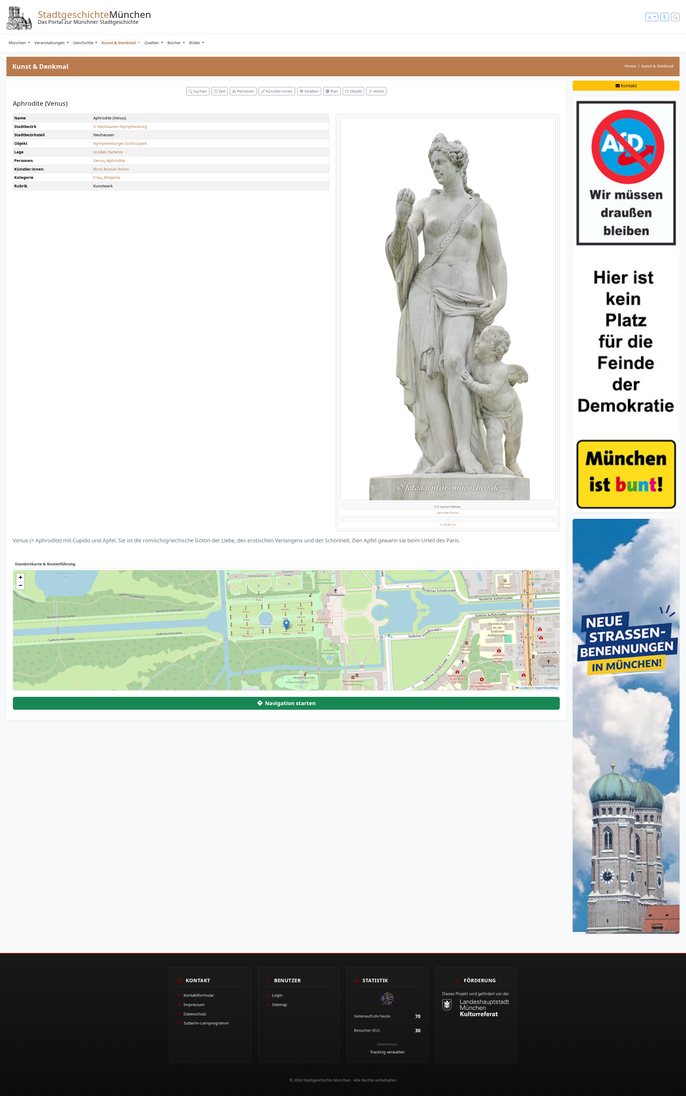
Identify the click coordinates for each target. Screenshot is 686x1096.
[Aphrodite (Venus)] (448, 309)
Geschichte (83, 42)
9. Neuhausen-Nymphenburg (120, 126)
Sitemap (279, 1004)
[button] (286, 624)
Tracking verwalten (387, 1052)
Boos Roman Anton (111, 169)
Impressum (194, 1004)
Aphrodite (116, 160)
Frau (97, 177)
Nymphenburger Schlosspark (120, 143)
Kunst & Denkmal (119, 42)
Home (630, 66)
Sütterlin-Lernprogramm (206, 1023)
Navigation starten (290, 703)
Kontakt (628, 86)
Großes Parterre (108, 151)
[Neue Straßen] (626, 725)
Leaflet (524, 687)
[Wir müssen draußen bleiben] (626, 304)
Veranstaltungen (50, 42)
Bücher (174, 42)
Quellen (152, 42)
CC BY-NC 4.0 (448, 525)
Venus (99, 160)
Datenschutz (195, 1013)
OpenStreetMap (546, 687)
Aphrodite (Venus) (448, 513)
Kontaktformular (199, 995)
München (18, 42)
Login (277, 995)
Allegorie (112, 177)
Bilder (195, 42)
